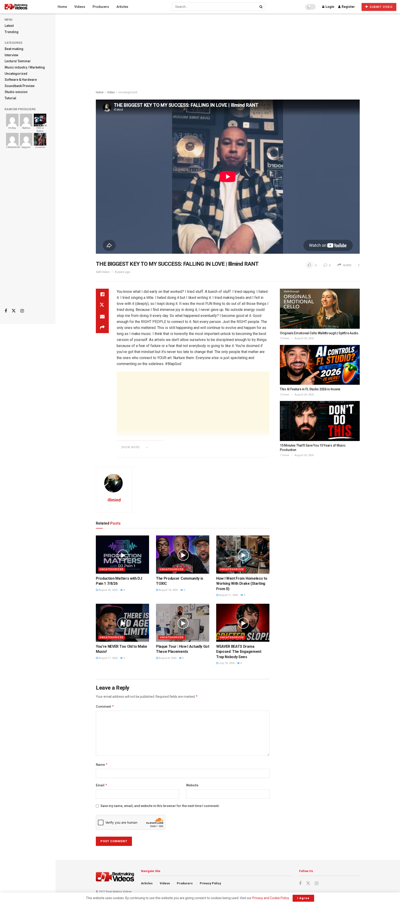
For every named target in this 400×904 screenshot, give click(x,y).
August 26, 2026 (108, 589)
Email (101, 785)
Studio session (16, 92)
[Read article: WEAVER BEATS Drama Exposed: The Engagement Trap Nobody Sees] (242, 623)
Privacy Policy (210, 883)
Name (102, 764)
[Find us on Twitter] (14, 311)
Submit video (381, 7)
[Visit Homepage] (24, 6)
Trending (12, 32)
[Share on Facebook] (102, 294)
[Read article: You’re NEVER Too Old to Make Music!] (122, 623)
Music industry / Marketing (25, 67)
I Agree (303, 898)
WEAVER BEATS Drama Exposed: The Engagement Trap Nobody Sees (238, 651)
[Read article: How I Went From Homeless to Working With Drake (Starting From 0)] (242, 554)
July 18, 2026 (226, 663)
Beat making (14, 49)
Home (62, 7)
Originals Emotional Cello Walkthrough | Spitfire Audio (319, 333)
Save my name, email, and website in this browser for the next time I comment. (160, 806)
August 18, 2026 (168, 589)
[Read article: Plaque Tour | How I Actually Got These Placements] (182, 623)
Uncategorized (16, 73)
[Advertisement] (28, 231)
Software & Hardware (21, 79)
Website (192, 785)
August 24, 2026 (304, 338)
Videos (79, 7)
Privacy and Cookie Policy (270, 898)
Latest (9, 26)
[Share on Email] (102, 316)
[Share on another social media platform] (102, 327)
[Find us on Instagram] (22, 311)
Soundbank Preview (19, 86)
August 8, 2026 (167, 658)
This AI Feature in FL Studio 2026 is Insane (310, 389)
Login (329, 7)
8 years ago (122, 272)
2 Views (284, 338)
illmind (114, 499)
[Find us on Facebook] (6, 311)
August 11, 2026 (228, 595)
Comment (105, 706)
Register (348, 7)
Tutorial (10, 98)
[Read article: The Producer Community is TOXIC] (182, 554)
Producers (101, 7)
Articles (122, 7)
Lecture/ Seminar (18, 61)
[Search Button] (261, 7)
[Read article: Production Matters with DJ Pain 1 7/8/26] (122, 554)
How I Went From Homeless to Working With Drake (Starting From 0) (241, 583)
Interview (11, 55)
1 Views (284, 455)
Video (111, 92)
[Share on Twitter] (102, 305)
